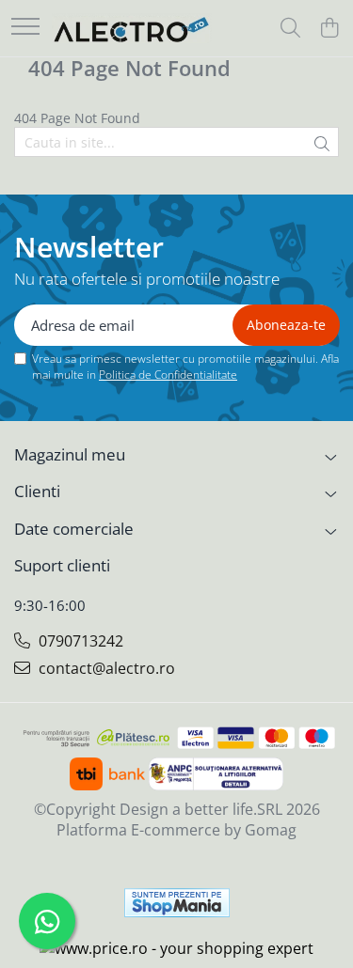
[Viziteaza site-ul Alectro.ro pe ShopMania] (177, 902)
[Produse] (25, 28)
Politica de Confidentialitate (168, 375)
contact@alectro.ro (105, 668)
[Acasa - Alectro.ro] (132, 28)
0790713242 (79, 641)
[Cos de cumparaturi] (329, 28)
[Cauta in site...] (290, 28)
